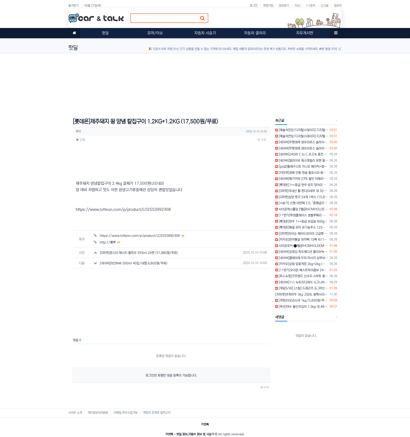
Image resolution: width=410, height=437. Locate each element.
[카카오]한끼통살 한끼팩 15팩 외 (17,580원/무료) (303, 239)
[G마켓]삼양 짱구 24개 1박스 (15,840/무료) (303, 197)
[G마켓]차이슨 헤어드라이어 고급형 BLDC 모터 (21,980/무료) (303, 233)
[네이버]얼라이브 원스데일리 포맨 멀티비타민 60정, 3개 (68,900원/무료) (303, 160)
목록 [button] (263, 140)
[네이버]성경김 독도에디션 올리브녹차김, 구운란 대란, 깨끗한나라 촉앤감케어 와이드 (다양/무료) (303, 252)
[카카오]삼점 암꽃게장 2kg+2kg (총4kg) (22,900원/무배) (303, 264)
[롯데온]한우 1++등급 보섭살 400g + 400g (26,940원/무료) (303, 221)
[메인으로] (74, 33)
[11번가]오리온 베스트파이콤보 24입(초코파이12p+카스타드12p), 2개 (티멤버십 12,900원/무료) (303, 270)
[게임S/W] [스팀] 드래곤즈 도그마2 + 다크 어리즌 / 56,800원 (303, 288)
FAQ (297, 5)
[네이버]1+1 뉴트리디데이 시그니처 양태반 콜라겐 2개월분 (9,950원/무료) (303, 282)
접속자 (338, 5)
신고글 (324, 5)
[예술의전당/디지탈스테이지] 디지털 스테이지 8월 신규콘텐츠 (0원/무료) (303, 130)
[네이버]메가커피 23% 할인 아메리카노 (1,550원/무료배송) (303, 178)
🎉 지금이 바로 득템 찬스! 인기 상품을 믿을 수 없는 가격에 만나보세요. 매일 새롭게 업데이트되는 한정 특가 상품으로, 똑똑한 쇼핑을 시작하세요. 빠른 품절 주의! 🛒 (245, 49)
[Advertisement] (196, 83)
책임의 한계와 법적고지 (156, 412)
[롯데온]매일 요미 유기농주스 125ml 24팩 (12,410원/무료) (303, 227)
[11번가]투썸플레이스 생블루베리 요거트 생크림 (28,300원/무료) (303, 215)
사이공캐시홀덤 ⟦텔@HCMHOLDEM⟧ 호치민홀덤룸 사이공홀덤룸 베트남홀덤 (303, 209)
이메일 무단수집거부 (126, 412)
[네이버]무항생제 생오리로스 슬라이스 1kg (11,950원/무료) (303, 142)
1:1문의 (310, 5)
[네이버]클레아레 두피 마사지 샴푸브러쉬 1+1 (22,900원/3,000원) (303, 258)
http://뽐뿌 (110, 242)
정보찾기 (284, 5)
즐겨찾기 (73, 5)
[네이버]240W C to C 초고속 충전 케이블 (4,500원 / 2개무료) (303, 154)
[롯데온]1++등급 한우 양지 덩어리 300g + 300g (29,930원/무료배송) (303, 185)
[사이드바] (336, 33)
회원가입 (268, 5)
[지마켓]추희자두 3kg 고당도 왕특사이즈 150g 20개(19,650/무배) (301, 294)
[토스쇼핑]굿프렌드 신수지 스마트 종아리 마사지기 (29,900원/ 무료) (303, 276)
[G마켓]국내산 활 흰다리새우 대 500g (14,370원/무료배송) (303, 191)
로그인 (254, 5)
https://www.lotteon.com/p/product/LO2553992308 (123, 209)
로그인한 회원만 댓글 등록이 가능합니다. (171, 375)
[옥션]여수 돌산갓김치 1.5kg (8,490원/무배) (303, 306)
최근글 (279, 120)
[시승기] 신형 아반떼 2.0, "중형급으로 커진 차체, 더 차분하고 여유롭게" (303, 203)
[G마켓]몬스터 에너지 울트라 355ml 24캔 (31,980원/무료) (139, 253)
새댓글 (279, 317)
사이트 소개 (75, 412)
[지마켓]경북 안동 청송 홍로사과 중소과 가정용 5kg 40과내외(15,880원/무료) (303, 173)
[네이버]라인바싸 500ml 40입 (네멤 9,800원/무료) (133, 263)
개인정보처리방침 (98, 412)
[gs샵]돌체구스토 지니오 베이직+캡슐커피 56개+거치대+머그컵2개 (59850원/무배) (303, 166)
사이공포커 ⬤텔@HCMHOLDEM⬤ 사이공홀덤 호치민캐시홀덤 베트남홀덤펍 (303, 246)
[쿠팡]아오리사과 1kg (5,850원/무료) (303, 300)
